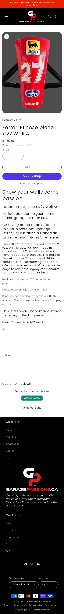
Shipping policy (22, 610)
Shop (9, 430)
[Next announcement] (58, 4)
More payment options (32, 183)
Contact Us (12, 443)
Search (10, 450)
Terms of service (52, 605)
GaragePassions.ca (30, 601)
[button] (6, 16)
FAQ (8, 457)
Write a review (32, 398)
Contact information (42, 610)
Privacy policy (35, 605)
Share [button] (8, 355)
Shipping (6, 145)
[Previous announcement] (5, 4)
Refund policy (20, 605)
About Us (11, 437)
